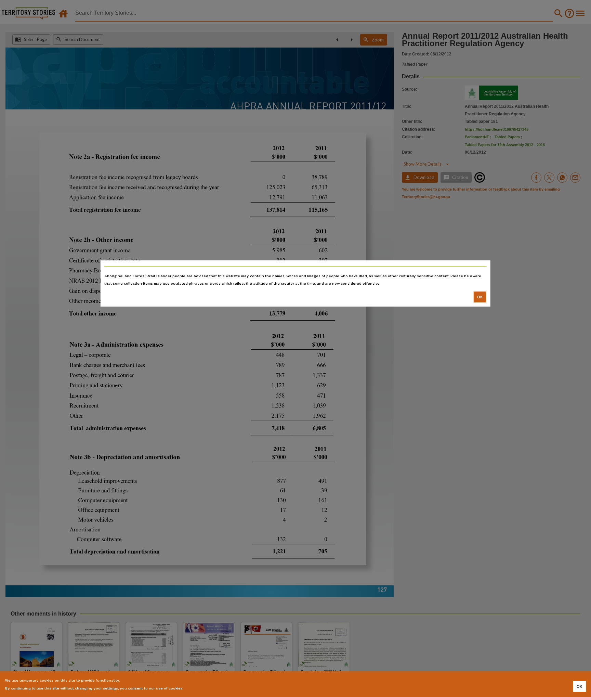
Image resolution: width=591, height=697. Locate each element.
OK (480, 297)
